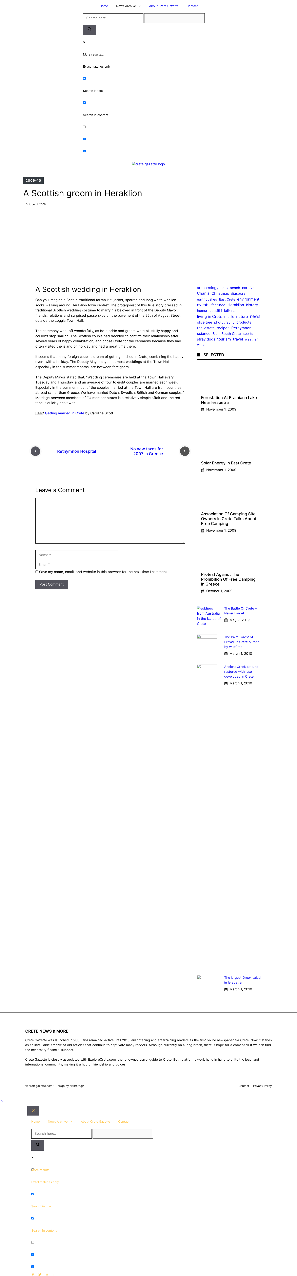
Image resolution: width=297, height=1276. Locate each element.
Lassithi (216, 310)
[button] (1, 1101)
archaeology (207, 287)
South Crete (231, 334)
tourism (224, 339)
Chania (203, 293)
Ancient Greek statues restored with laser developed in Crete (241, 671)
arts (224, 287)
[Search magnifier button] (89, 30)
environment (248, 299)
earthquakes (207, 299)
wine (200, 345)
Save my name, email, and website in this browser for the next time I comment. (103, 572)
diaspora (238, 293)
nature (242, 316)
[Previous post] (35, 451)
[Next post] (185, 451)
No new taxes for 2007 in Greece (146, 451)
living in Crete (209, 316)
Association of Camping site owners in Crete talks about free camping (228, 518)
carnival (248, 288)
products (243, 322)
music (229, 316)
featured (218, 305)
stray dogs (206, 339)
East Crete (227, 299)
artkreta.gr (77, 1085)
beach (235, 288)
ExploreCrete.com (102, 1059)
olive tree (204, 322)
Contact (192, 6)
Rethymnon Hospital (76, 451)
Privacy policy (262, 1085)
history (252, 305)
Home (104, 6)
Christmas (220, 293)
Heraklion (235, 305)
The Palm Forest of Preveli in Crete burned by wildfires (241, 642)
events (203, 305)
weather (251, 339)
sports (248, 333)
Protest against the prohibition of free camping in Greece (228, 579)
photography (224, 322)
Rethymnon (241, 328)
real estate (206, 328)
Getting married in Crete (64, 413)
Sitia (216, 334)
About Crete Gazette (163, 6)
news (255, 316)
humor (202, 310)
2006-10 (33, 180)
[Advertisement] (148, 242)
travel (238, 339)
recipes (223, 328)
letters (229, 310)
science (204, 333)
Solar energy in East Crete (226, 463)
